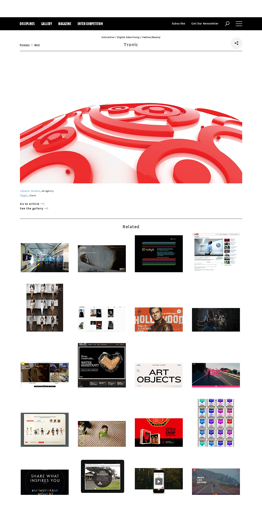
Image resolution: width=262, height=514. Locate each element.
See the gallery (31, 208)
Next (37, 45)
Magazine (64, 23)
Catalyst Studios (30, 191)
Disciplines (27, 23)
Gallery (46, 23)
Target (23, 195)
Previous (25, 45)
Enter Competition (90, 23)
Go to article (30, 204)
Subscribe (178, 23)
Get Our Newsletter (205, 23)
